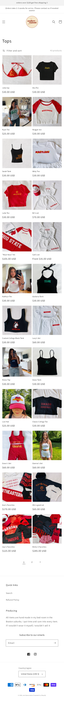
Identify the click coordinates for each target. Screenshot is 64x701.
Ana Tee (35, 88)
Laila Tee (5, 213)
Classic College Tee (40, 422)
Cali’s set (36, 255)
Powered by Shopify (39, 695)
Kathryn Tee (7, 296)
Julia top (5, 88)
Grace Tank (36, 380)
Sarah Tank (6, 171)
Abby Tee (36, 171)
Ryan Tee (6, 129)
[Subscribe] (54, 643)
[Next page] (40, 562)
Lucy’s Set (36, 338)
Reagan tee (37, 129)
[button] (3, 22)
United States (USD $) (30, 674)
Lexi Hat (5, 422)
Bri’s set (35, 213)
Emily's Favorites (39, 547)
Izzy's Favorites (8, 547)
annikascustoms (28, 695)
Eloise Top (6, 380)
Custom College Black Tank (13, 338)
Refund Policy (12, 599)
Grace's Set (6, 463)
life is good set (38, 505)
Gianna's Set (37, 463)
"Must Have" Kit (8, 255)
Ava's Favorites (8, 505)
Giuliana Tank (38, 296)
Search (9, 593)
